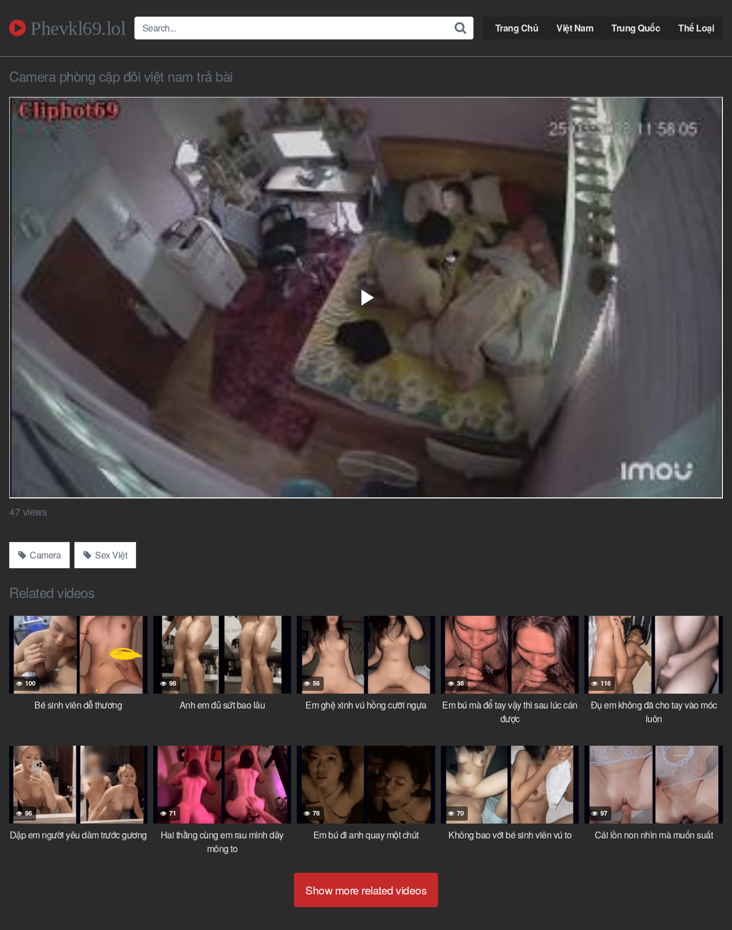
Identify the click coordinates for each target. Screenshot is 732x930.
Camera (44, 554)
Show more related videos (366, 889)
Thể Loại (696, 27)
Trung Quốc (635, 27)
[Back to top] (700, 893)
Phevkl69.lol (75, 28)
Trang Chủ (517, 27)
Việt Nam (574, 27)
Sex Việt (110, 554)
